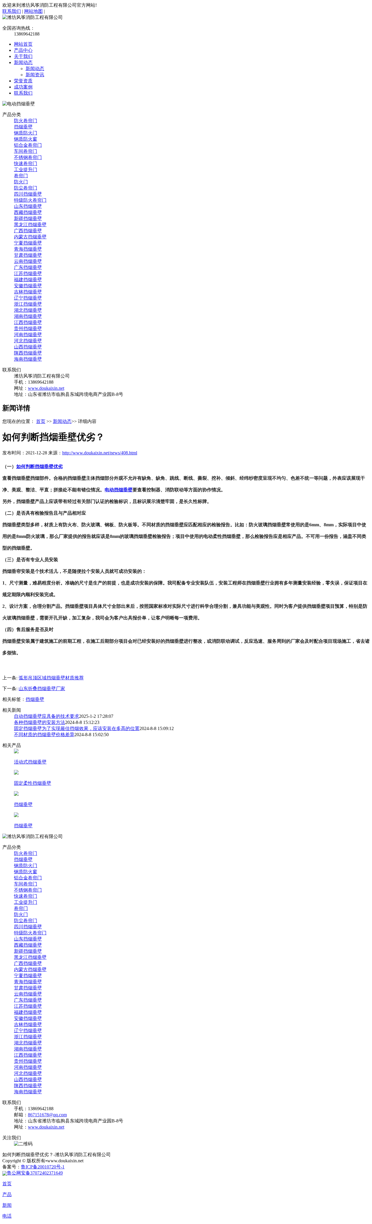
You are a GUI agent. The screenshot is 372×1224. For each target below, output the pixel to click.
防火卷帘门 (25, 120)
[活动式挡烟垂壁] (16, 751)
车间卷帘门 (25, 151)
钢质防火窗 (25, 139)
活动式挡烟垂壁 (30, 761)
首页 (40, 421)
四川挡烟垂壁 (28, 194)
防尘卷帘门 (25, 187)
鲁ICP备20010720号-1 (43, 1166)
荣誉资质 (23, 80)
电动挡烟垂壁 (119, 489)
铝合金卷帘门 (28, 145)
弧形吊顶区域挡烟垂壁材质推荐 (51, 677)
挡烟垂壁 (23, 126)
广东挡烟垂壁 (28, 267)
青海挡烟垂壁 (28, 249)
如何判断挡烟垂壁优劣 (39, 466)
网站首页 (23, 44)
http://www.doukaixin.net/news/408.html (99, 452)
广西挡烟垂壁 (28, 230)
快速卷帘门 (25, 163)
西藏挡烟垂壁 (28, 212)
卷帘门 (21, 175)
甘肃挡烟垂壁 (28, 255)
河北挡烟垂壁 (28, 340)
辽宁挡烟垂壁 (28, 297)
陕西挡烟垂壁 (28, 352)
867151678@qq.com (47, 1114)
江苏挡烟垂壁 (28, 273)
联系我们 (11, 11)
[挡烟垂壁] (16, 794)
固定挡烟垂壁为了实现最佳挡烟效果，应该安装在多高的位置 (77, 728)
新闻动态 (23, 62)
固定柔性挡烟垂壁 (32, 783)
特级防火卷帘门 (30, 200)
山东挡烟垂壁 (28, 206)
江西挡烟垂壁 (28, 322)
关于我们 (23, 56)
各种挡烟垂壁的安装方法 (39, 722)
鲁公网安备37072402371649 (35, 1172)
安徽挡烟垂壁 (28, 285)
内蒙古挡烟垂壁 (30, 236)
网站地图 (33, 11)
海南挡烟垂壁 (28, 359)
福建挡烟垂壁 (28, 279)
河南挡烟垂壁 (28, 334)
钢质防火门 (25, 132)
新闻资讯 (35, 74)
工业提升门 (25, 169)
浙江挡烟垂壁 (28, 304)
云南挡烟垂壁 (28, 261)
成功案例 (23, 86)
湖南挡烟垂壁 (28, 316)
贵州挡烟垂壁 (28, 328)
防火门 (21, 181)
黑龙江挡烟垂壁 (30, 224)
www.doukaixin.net (46, 388)
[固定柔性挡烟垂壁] (16, 772)
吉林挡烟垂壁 (28, 291)
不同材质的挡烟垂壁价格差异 (44, 734)
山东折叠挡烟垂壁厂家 (42, 688)
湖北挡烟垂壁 (28, 310)
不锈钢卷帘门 (28, 157)
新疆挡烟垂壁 (28, 218)
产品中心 (23, 50)
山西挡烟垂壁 (28, 346)
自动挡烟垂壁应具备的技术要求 (46, 716)
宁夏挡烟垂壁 (28, 242)
